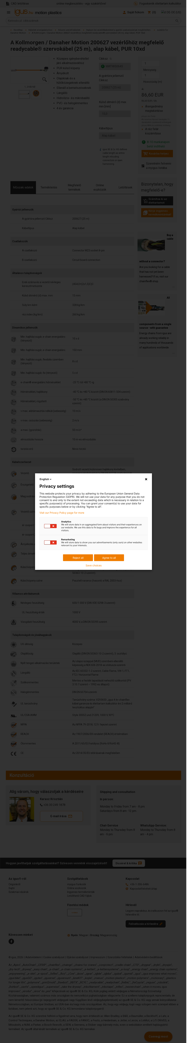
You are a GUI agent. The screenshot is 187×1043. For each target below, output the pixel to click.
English (44, 479)
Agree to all (109, 557)
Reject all (78, 557)
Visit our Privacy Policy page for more (61, 512)
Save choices (94, 565)
